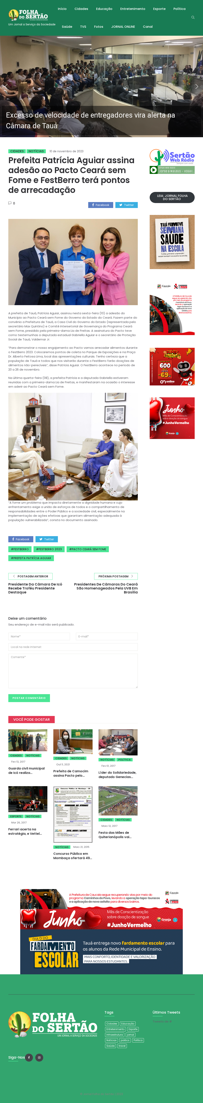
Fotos (98, 26)
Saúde (67, 26)
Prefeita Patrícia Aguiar (32, 558)
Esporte (159, 9)
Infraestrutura (114, 1034)
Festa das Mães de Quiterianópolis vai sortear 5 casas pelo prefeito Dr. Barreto (115, 839)
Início (62, 9)
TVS (83, 26)
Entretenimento (132, 9)
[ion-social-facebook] (29, 1058)
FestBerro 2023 (50, 549)
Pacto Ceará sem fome (89, 549)
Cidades (81, 9)
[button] (101, 86)
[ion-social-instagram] (39, 1058)
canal (148, 26)
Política (179, 9)
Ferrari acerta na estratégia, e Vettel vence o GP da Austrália (27, 833)
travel (122, 1045)
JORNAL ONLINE (123, 26)
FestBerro (21, 549)
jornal (130, 1034)
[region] (101, 86)
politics (125, 1040)
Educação (104, 9)
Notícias (36, 151)
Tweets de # (162, 1021)
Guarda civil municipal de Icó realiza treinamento (26, 772)
